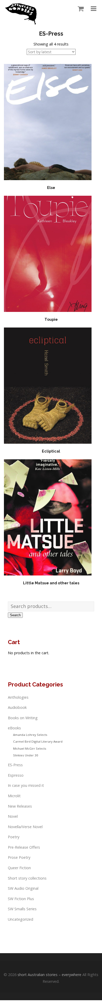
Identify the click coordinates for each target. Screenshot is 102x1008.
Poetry (13, 836)
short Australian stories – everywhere (49, 974)
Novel (13, 816)
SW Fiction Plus (21, 898)
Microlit (14, 795)
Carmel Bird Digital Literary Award (38, 741)
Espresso (16, 775)
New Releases (20, 806)
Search (15, 615)
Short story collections (27, 878)
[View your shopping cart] (79, 8)
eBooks (14, 727)
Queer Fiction (19, 867)
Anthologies (18, 697)
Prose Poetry (19, 857)
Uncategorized (20, 919)
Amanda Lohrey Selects (30, 735)
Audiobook (17, 707)
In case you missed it (26, 785)
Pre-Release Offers (24, 847)
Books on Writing (23, 717)
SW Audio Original (23, 888)
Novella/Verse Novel (25, 826)
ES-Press (15, 764)
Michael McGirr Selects (29, 748)
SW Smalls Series (22, 908)
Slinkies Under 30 (25, 755)
